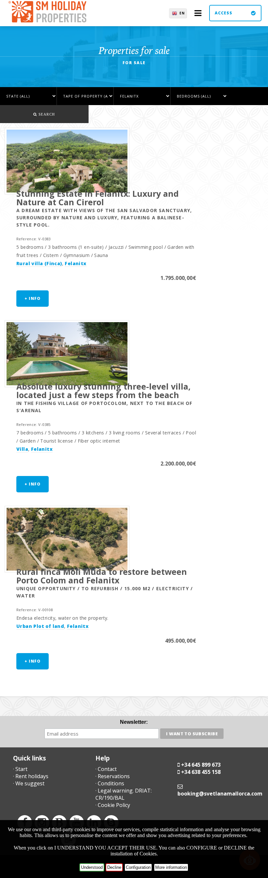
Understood (92, 867)
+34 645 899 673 (201, 764)
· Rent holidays (30, 776)
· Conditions (109, 783)
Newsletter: (134, 722)
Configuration (138, 867)
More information (171, 867)
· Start (20, 769)
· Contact (106, 769)
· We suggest (28, 783)
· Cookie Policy (112, 805)
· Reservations (112, 776)
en (182, 13)
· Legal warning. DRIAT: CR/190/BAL (123, 794)
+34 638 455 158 (201, 772)
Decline (114, 867)
